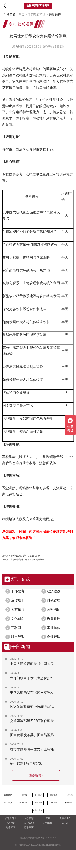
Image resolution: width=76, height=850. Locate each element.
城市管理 (17, 637)
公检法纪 (53, 609)
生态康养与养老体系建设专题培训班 (27, 559)
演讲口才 (65, 823)
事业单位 (53, 628)
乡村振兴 (17, 609)
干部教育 (17, 591)
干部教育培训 (37, 14)
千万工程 (69, 795)
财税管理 (53, 600)
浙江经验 (23, 803)
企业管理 (53, 637)
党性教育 (8, 795)
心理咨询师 (29, 823)
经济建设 (53, 591)
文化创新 (17, 618)
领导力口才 (10, 818)
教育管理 (53, 618)
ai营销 (47, 818)
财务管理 (10, 827)
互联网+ (17, 628)
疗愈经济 (29, 827)
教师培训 (69, 803)
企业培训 (53, 803)
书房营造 (10, 823)
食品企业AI (65, 818)
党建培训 (38, 803)
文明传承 (47, 823)
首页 (21, 14)
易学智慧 (29, 818)
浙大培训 (8, 803)
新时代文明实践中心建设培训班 (25, 555)
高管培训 (38, 810)
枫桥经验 (53, 795)
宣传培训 (17, 600)
